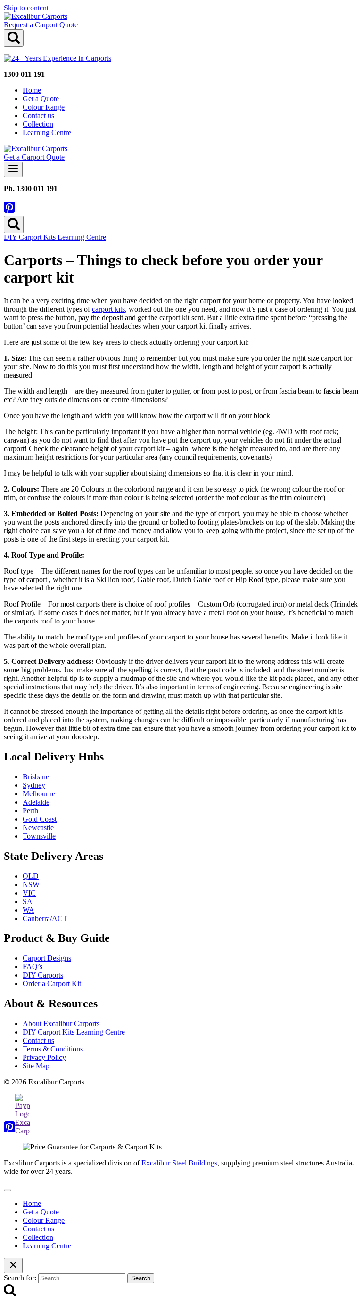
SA (28, 902)
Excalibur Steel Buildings (179, 1163)
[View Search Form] (14, 38)
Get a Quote (41, 99)
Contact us (38, 116)
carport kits (108, 309)
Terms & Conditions (53, 1049)
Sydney (34, 785)
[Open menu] (13, 169)
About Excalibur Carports (61, 1023)
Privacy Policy (44, 1057)
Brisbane (36, 777)
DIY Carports (43, 975)
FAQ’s (32, 966)
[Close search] (13, 1265)
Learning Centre (47, 133)
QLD (31, 876)
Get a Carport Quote (34, 157)
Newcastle (38, 828)
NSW (31, 885)
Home (32, 90)
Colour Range (44, 107)
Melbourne (39, 794)
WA (28, 910)
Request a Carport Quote (41, 25)
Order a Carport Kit (52, 983)
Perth (30, 811)
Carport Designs (47, 958)
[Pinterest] (9, 211)
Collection (38, 124)
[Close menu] (7, 1190)
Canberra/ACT (45, 918)
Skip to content (26, 8)
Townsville (39, 836)
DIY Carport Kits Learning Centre (55, 237)
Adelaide (36, 802)
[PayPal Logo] (22, 1131)
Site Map (36, 1066)
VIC (29, 893)
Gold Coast (40, 819)
